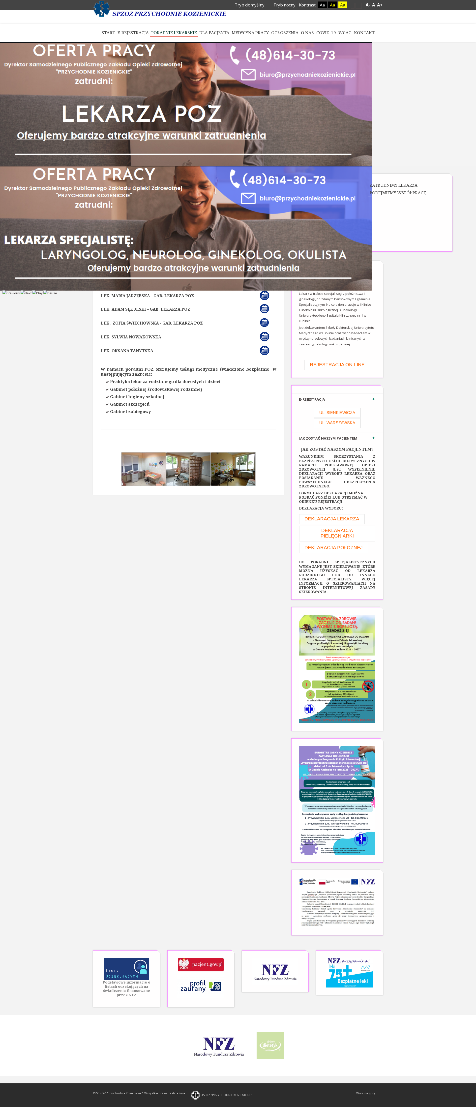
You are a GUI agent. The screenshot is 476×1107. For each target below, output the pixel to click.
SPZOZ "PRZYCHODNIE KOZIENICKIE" (226, 1095)
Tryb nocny (284, 5)
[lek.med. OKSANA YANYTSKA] (267, 350)
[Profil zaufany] (200, 985)
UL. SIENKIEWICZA (337, 413)
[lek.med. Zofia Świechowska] (267, 322)
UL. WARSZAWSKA (337, 423)
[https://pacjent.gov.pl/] (201, 964)
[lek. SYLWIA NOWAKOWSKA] (267, 336)
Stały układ (353, 5)
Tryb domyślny (249, 5)
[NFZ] (275, 971)
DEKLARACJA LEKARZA (331, 518)
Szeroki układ (359, 5)
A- (368, 5)
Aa (322, 5)
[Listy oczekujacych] (126, 969)
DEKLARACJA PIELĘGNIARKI (337, 533)
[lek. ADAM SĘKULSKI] (267, 308)
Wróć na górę (365, 1093)
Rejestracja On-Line (337, 364)
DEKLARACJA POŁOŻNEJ (333, 547)
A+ (380, 5)
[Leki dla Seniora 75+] (349, 972)
